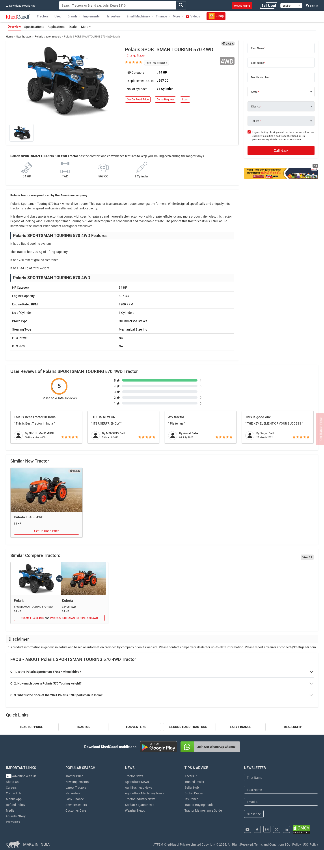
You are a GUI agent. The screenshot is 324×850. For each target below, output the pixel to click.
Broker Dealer (193, 793)
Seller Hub (191, 787)
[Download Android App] (158, 746)
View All (307, 557)
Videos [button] (195, 16)
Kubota (67, 600)
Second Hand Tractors (188, 727)
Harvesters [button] (113, 16)
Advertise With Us (21, 776)
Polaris (19, 600)
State (254, 91)
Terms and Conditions (269, 844)
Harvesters (136, 727)
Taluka (255, 121)
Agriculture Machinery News (144, 793)
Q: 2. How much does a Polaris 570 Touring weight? (46, 683)
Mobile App (14, 799)
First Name (257, 48)
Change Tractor (136, 55)
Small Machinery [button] (138, 16)
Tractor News (134, 776)
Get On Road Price (138, 99)
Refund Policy (15, 805)
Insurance (191, 799)
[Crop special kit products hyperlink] (281, 173)
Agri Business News (138, 787)
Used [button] (57, 16)
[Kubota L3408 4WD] (46, 490)
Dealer (73, 26)
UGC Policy (310, 844)
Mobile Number (260, 77)
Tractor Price (41, 226)
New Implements (77, 782)
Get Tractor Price (320, 429)
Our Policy (294, 844)
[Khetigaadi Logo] (18, 16)
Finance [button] (161, 16)
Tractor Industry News (140, 799)
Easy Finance (240, 727)
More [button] (176, 16)
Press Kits (13, 822)
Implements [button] (91, 16)
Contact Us (13, 793)
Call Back (281, 150)
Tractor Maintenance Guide (203, 810)
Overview (14, 26)
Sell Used (268, 5)
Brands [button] (72, 16)
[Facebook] (257, 829)
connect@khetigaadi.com (298, 647)
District (255, 106)
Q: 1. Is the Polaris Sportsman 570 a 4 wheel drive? (45, 671)
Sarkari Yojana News (139, 805)
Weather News (135, 810)
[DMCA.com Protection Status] (301, 829)
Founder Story (16, 816)
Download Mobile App (22, 5)
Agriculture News (137, 782)
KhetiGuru (191, 776)
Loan (185, 99)
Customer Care (75, 810)
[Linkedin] (286, 829)
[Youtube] (247, 829)
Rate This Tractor (155, 62)
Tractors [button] (42, 16)
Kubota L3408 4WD (28, 517)
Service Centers (76, 805)
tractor (100, 203)
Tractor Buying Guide (198, 805)
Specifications (34, 26)
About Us (12, 782)
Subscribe (254, 814)
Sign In (313, 5)
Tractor (83, 727)
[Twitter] (276, 829)
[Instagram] (266, 829)
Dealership (293, 727)
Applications (56, 26)
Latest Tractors (75, 787)
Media (10, 810)
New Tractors (24, 36)
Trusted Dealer (194, 782)
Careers (11, 787)
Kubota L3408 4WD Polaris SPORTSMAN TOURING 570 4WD (59, 618)
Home (9, 36)
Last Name (257, 62)
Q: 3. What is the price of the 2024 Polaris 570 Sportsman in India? (56, 695)
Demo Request (165, 99)
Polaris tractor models (48, 36)
